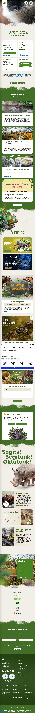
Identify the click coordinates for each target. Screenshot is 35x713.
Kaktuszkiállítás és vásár (17, 386)
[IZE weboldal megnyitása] (18, 707)
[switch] (13, 364)
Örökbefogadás (22, 493)
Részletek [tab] (13, 347)
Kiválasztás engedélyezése (17, 367)
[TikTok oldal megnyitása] (20, 83)
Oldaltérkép (16, 710)
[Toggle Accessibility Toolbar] (2, 711)
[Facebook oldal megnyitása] (11, 83)
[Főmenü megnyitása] (31, 3)
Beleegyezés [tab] (5, 347)
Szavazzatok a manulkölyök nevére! (16, 169)
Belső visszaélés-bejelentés (12, 711)
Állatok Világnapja (17, 302)
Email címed (21, 637)
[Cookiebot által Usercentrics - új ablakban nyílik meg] (30, 344)
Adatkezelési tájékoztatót (10, 642)
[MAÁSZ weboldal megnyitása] (23, 707)
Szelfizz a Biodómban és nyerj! (14, 194)
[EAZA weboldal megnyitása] (15, 707)
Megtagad (6, 367)
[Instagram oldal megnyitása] (14, 83)
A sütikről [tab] (30, 347)
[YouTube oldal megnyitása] (23, 83)
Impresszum (6, 710)
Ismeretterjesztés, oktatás (24, 530)
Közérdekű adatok (22, 710)
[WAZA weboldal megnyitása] (21, 707)
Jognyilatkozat (28, 710)
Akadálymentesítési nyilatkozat (22, 711)
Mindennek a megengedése (28, 367)
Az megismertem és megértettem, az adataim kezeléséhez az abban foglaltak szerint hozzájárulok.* (18, 643)
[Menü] (26, 3)
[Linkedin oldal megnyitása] (17, 83)
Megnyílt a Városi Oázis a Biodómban (16, 142)
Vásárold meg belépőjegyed (12, 76)
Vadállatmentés (11, 512)
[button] (26, 3)
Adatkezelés (11, 710)
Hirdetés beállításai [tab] (22, 347)
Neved (4, 637)
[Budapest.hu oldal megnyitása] (12, 707)
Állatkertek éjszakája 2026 (8, 64)
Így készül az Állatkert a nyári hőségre (17, 115)
